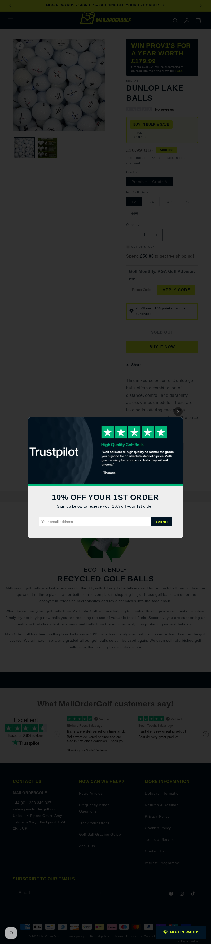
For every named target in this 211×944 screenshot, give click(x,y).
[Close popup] (178, 411)
